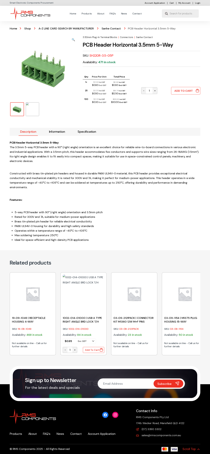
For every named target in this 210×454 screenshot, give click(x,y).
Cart (172, 3)
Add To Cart (183, 91)
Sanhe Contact (111, 28)
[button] (73, 39)
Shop (27, 28)
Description (28, 132)
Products (87, 13)
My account (184, 3)
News (124, 13)
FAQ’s (113, 13)
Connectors (126, 37)
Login (197, 3)
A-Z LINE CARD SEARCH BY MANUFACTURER (66, 28)
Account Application (155, 3)
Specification (87, 132)
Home (73, 13)
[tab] (28, 132)
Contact (137, 13)
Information (57, 132)
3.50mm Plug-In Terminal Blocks (100, 37)
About (100, 13)
